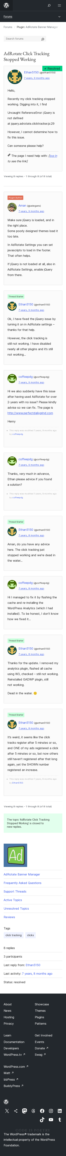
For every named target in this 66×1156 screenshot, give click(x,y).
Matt (9, 1073)
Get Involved (43, 1035)
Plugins (39, 1017)
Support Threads (15, 891)
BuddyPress (14, 1086)
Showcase (42, 1004)
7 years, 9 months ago (37, 78)
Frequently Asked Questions (22, 883)
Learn (7, 1035)
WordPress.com (16, 1066)
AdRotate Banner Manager (42, 27)
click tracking (14, 935)
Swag (40, 1054)
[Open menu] (60, 5)
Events (39, 1042)
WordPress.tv (14, 1054)
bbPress (11, 1079)
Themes (40, 1010)
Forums (8, 16)
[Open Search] (49, 5)
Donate (42, 1048)
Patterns (40, 1023)
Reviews (9, 917)
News (7, 1010)
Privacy (9, 1023)
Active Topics (13, 900)
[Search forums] (42, 39)
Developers (11, 1048)
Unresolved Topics (16, 908)
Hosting (9, 1017)
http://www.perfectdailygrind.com (30, 413)
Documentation (14, 1042)
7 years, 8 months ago (31, 535)
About (8, 1004)
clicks (30, 935)
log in (53, 156)
